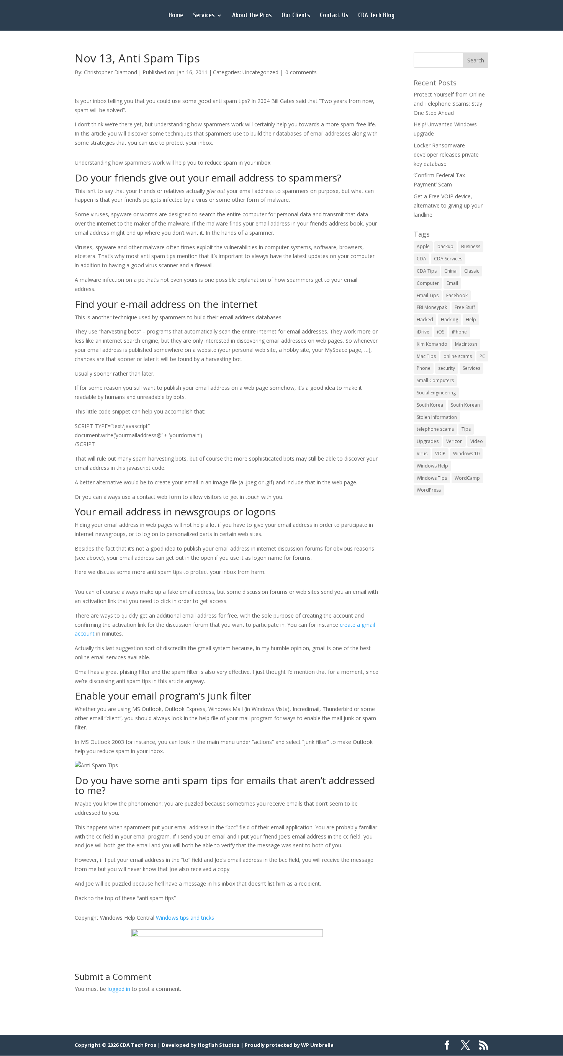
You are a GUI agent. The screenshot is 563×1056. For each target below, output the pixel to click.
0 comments (301, 72)
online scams (458, 356)
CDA (421, 258)
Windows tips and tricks (185, 917)
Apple (423, 246)
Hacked (425, 319)
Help (471, 319)
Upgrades (428, 441)
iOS (440, 332)
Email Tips (428, 295)
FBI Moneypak (432, 307)
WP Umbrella (317, 1044)
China (450, 271)
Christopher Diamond (110, 72)
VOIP (440, 453)
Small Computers (435, 380)
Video (476, 441)
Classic (471, 271)
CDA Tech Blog (376, 16)
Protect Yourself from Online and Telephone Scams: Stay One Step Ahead (449, 103)
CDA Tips (427, 271)
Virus (422, 453)
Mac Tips (426, 356)
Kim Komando (432, 344)
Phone (423, 368)
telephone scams (435, 429)
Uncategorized (260, 72)
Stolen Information (437, 417)
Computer (428, 283)
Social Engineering (436, 392)
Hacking (449, 319)
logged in (119, 988)
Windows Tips (432, 478)
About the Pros (252, 16)
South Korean (465, 405)
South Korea (430, 405)
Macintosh (466, 344)
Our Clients (296, 16)
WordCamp (467, 478)
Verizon (454, 441)
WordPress (429, 490)
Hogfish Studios (218, 1044)
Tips (466, 429)
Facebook (457, 295)
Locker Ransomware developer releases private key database (446, 154)
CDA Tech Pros (137, 1044)
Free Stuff (465, 307)
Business (470, 246)
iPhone (459, 332)
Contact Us (334, 16)
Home (176, 16)
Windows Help (432, 466)
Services (203, 16)
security (446, 368)
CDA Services (448, 258)
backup (445, 246)
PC (482, 356)
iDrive (423, 332)
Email (452, 283)
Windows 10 (466, 453)
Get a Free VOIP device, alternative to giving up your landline (448, 205)
